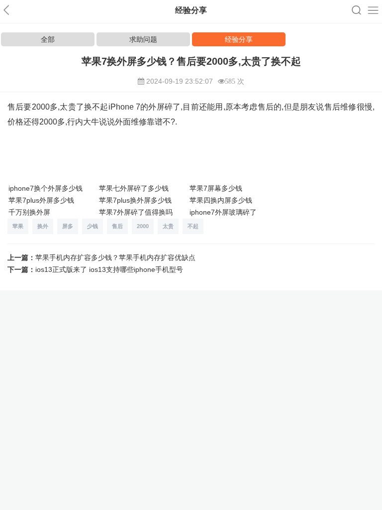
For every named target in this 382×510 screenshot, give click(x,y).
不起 (193, 226)
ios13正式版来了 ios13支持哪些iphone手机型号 (109, 269)
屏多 (67, 226)
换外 (42, 226)
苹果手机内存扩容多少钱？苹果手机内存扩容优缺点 (115, 257)
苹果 (17, 226)
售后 (117, 226)
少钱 (92, 226)
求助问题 (143, 39)
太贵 (168, 226)
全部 (48, 39)
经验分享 (239, 39)
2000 (143, 226)
